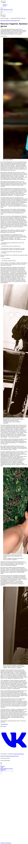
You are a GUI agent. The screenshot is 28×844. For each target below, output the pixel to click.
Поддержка (6, 756)
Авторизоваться (4, 724)
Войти (2, 9)
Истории (17, 756)
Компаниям (12, 756)
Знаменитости (17, 20)
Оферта (2, 756)
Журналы (5, 4)
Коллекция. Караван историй (7, 20)
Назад (3, 2)
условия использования (18, 753)
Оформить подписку (8, 9)
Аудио (4, 5)
